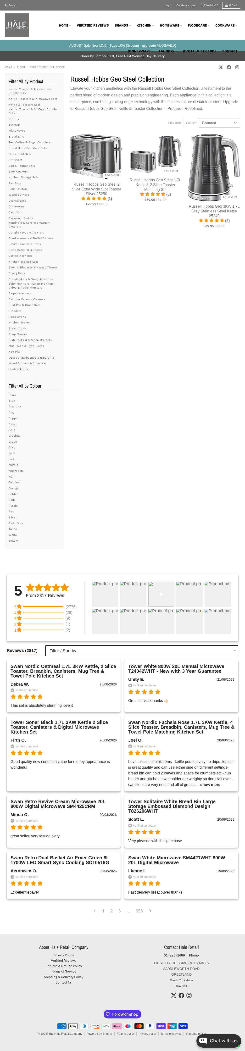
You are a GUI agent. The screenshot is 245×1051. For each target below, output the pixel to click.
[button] (105, 594)
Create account (186, 5)
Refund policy (125, 1033)
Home (8, 67)
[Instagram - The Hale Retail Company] (237, 67)
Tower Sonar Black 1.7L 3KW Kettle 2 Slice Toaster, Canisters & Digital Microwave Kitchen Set (59, 727)
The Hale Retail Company (65, 1033)
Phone (194, 955)
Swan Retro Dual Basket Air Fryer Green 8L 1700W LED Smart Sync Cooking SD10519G (60, 860)
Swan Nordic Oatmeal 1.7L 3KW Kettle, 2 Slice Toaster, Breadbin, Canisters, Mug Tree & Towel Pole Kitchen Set (63, 671)
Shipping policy (196, 1033)
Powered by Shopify (99, 1033)
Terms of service (171, 1033)
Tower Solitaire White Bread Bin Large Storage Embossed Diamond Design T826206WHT (172, 806)
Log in (168, 5)
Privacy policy (147, 1033)
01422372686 (174, 955)
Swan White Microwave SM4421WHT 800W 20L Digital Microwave (176, 860)
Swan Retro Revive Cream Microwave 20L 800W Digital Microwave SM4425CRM (58, 804)
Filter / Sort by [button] (63, 651)
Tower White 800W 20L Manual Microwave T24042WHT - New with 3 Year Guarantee (176, 669)
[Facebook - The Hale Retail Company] (229, 67)
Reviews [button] (22, 650)
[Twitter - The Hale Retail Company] (221, 67)
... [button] (207, 785)
